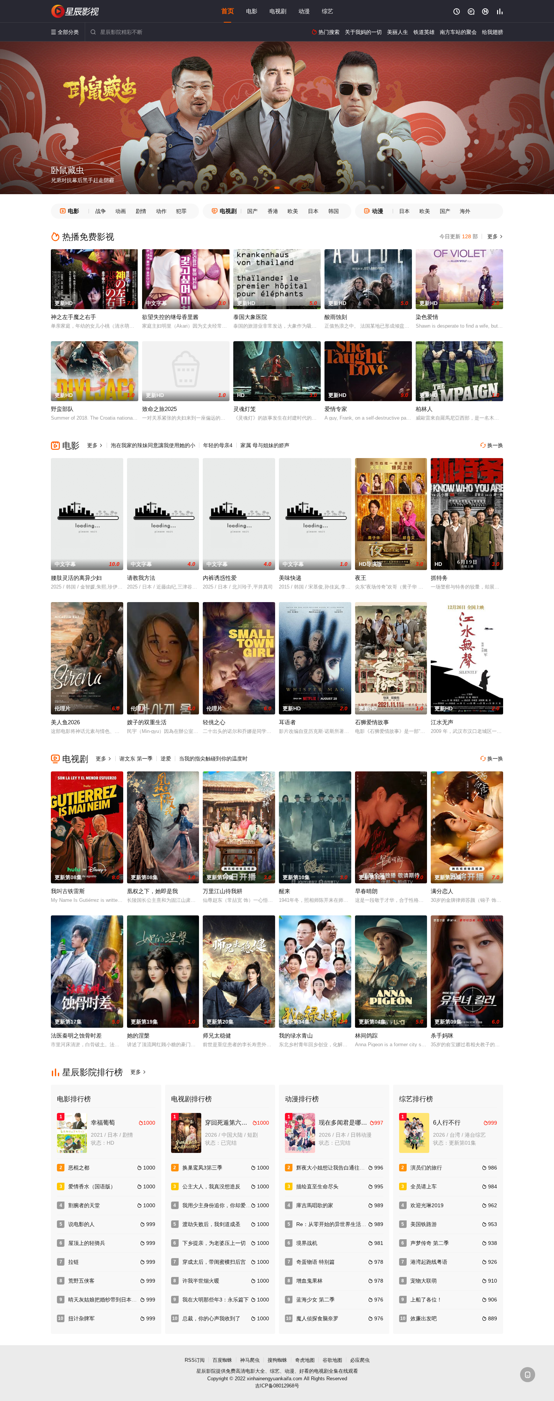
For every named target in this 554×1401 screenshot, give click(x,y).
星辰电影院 (75, 11)
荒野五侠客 (81, 1281)
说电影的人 (81, 1224)
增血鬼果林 (309, 1281)
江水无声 (442, 722)
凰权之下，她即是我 (152, 891)
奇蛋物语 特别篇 (315, 1262)
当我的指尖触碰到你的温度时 (213, 759)
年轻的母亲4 (218, 445)
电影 (251, 11)
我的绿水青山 (296, 1035)
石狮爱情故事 (372, 722)
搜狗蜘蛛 (277, 1360)
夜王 (360, 578)
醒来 (284, 891)
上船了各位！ (426, 1300)
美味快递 (290, 578)
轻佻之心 (214, 722)
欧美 (293, 211)
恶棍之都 (78, 1168)
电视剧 (277, 11)
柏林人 (424, 409)
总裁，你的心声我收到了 (211, 1318)
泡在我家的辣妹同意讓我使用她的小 (153, 445)
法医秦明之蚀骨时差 (76, 1035)
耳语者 (287, 722)
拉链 (73, 1262)
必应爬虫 (360, 1360)
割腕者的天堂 (84, 1205)
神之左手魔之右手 (73, 317)
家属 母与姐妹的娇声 (264, 445)
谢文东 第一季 (136, 759)
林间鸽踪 (366, 1035)
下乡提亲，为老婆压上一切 (214, 1243)
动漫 (304, 11)
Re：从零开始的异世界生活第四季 (336, 1224)
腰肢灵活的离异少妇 (76, 578)
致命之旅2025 (159, 409)
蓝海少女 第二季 (315, 1300)
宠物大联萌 (423, 1281)
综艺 (327, 11)
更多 (494, 236)
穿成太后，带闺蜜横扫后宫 (214, 1262)
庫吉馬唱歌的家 (314, 1205)
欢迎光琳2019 (427, 1205)
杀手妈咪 (442, 1035)
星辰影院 (206, 1371)
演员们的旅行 (426, 1168)
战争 (100, 211)
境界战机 (306, 1243)
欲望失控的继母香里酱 (170, 317)
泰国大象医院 (250, 317)
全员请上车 (423, 1186)
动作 (161, 211)
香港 (273, 211)
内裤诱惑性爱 (220, 578)
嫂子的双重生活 (147, 722)
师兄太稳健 (217, 1035)
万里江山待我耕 (222, 891)
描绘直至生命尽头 (317, 1186)
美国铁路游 (423, 1224)
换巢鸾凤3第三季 (202, 1168)
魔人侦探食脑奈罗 (317, 1318)
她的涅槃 (138, 1035)
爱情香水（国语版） (92, 1186)
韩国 (333, 211)
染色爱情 (427, 317)
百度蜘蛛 (222, 1360)
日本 (313, 211)
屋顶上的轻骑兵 (86, 1243)
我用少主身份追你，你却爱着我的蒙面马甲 (232, 1205)
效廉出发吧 (423, 1318)
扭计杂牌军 (81, 1318)
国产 (252, 211)
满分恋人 (442, 891)
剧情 (141, 211)
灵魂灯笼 (244, 409)
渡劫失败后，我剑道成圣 (211, 1224)
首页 (227, 11)
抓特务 (439, 578)
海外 (465, 211)
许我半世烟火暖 (200, 1281)
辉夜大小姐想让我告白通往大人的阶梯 (341, 1168)
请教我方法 (141, 578)
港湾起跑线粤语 (428, 1262)
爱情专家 (335, 409)
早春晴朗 (366, 891)
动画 (120, 211)
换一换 (492, 445)
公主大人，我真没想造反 (211, 1186)
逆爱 (166, 759)
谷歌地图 (332, 1360)
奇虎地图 (305, 1360)
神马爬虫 (250, 1360)
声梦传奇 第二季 (429, 1243)
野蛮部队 (62, 409)
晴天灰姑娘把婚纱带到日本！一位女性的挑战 (121, 1300)
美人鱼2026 (65, 722)
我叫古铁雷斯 (68, 891)
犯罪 (181, 211)
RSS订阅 (195, 1360)
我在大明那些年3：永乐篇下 (215, 1300)
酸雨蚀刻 (335, 317)
